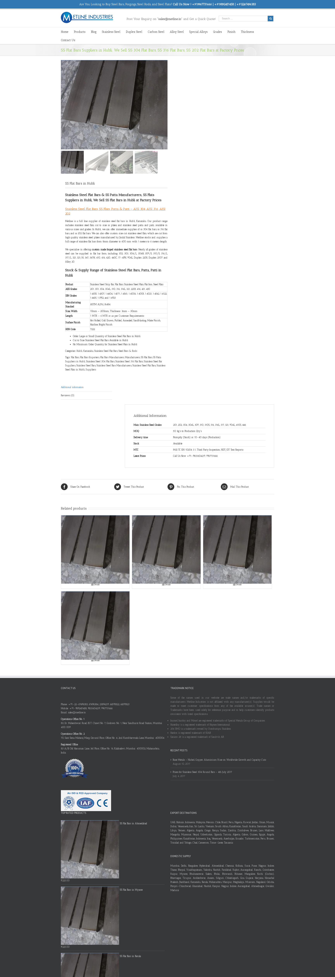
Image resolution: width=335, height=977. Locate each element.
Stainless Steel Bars (86, 365)
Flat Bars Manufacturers (112, 357)
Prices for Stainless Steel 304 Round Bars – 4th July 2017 (202, 772)
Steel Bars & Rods (127, 350)
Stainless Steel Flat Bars (105, 350)
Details (97, 584)
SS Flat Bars (146, 357)
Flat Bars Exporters (89, 357)
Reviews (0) (67, 395)
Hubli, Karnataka (85, 350)
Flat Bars (75, 357)
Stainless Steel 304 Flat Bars (100, 361)
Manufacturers (132, 357)
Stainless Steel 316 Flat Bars (129, 361)
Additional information (72, 387)
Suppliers (91, 369)
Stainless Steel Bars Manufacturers (114, 365)
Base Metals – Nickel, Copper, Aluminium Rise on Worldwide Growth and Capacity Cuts (219, 759)
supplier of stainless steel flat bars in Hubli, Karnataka (117, 221)
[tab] (86, 387)
